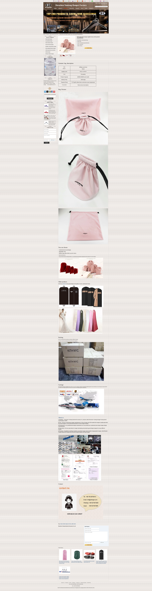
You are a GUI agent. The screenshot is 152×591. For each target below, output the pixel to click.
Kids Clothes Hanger (49, 42)
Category (47, 34)
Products (66, 8)
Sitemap (73, 582)
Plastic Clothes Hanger (50, 53)
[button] (107, 21)
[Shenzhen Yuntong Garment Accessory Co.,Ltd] (48, 6)
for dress (69, 523)
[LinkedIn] (45, 92)
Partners (77, 8)
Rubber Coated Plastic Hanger (51, 46)
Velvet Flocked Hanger (50, 44)
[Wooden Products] (76, 33)
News (82, 8)
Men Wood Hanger (49, 39)
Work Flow (71, 8)
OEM (86, 8)
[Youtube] (54, 92)
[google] (50, 92)
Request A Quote (104, 5)
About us (61, 417)
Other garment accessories (54, 34)
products (64, 283)
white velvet (74, 523)
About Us (60, 8)
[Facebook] (52, 92)
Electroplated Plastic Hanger (51, 48)
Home (55, 8)
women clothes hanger (64, 523)
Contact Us (91, 8)
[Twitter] (47, 92)
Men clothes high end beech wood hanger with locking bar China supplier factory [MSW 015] (52, 108)
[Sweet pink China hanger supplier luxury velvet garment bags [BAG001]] (67, 45)
